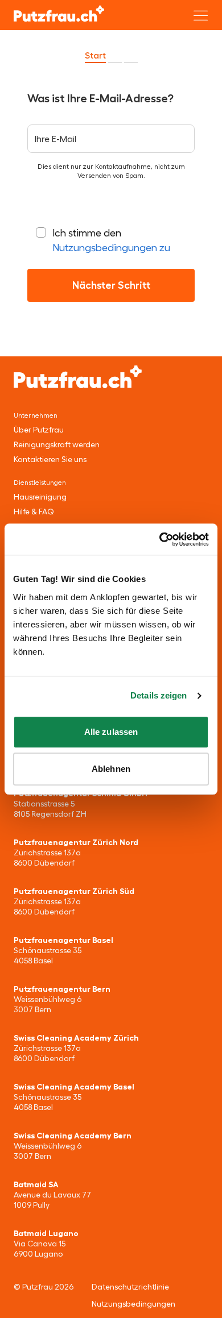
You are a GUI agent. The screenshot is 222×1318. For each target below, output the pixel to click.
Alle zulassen (111, 732)
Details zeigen (158, 695)
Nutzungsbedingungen (133, 1303)
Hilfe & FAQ (34, 511)
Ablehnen (111, 769)
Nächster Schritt (111, 285)
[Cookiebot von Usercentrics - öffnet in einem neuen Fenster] (159, 539)
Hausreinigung (40, 496)
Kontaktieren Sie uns (50, 459)
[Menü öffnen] (201, 15)
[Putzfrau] (59, 14)
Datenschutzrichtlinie (130, 1286)
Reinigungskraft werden (57, 444)
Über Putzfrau (39, 429)
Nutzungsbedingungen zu (111, 247)
